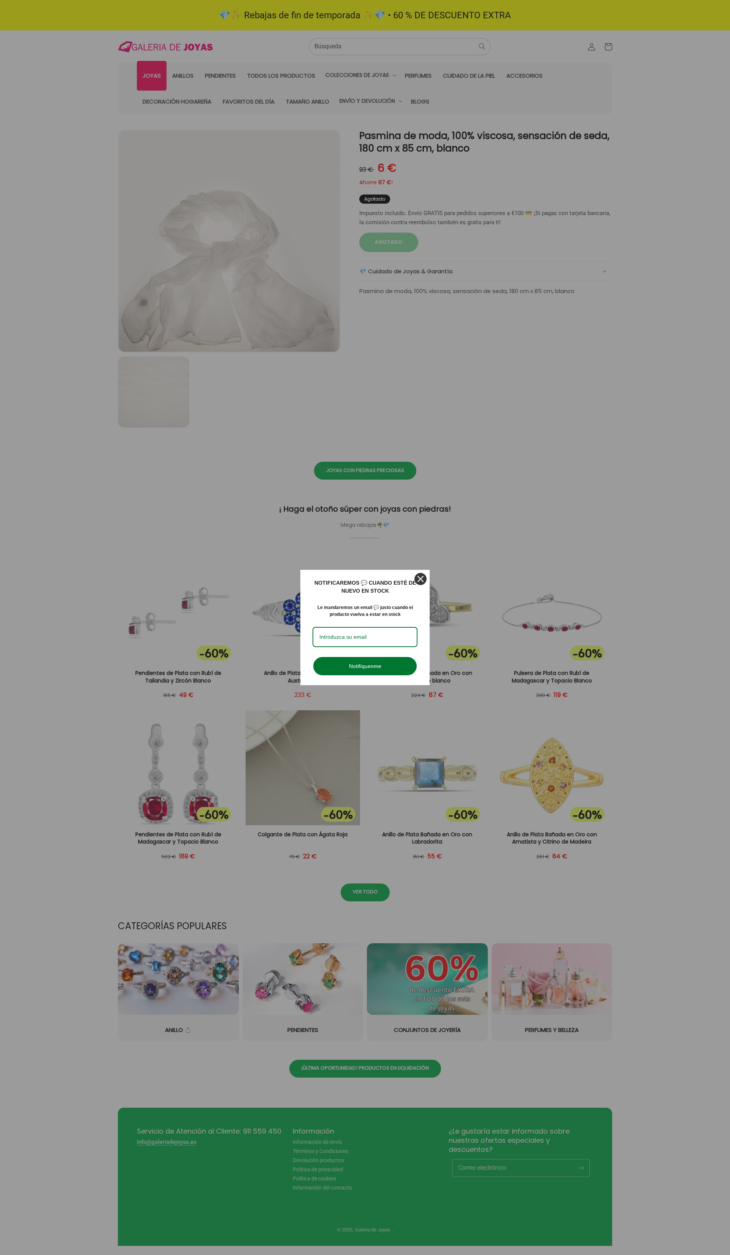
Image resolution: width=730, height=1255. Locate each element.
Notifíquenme (365, 666)
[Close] (420, 579)
